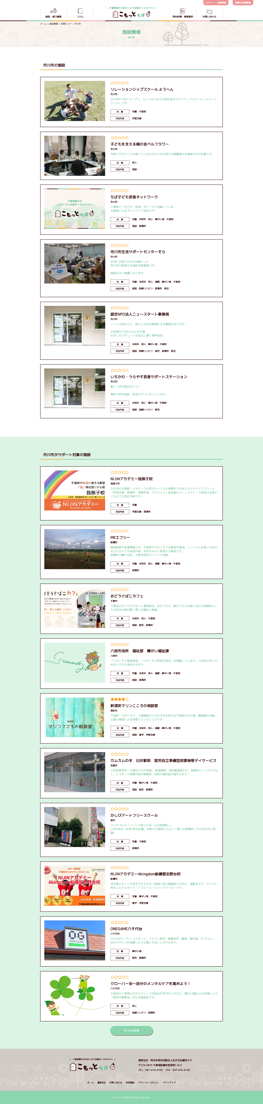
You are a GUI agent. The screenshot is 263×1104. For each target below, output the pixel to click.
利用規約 (130, 1082)
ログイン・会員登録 (216, 2)
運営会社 (101, 1082)
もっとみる (131, 1030)
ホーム (43, 23)
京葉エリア (66, 23)
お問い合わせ (115, 1082)
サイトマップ (169, 1082)
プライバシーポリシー (148, 1082)
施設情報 (53, 23)
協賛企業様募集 (243, 2)
